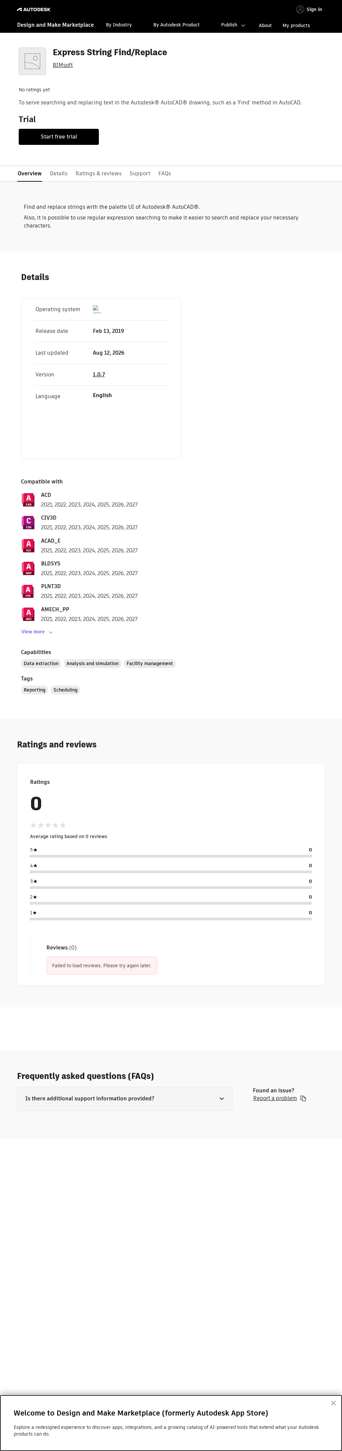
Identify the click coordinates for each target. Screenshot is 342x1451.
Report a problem (275, 1098)
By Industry (119, 24)
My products (296, 25)
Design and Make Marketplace (55, 25)
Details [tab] (58, 173)
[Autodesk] (34, 9)
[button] (124, 1098)
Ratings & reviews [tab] (98, 173)
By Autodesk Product (176, 24)
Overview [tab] (30, 173)
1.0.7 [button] (99, 374)
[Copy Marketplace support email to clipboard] (303, 1098)
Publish (229, 24)
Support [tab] (140, 173)
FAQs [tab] (164, 173)
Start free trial (59, 137)
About (265, 25)
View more (33, 631)
